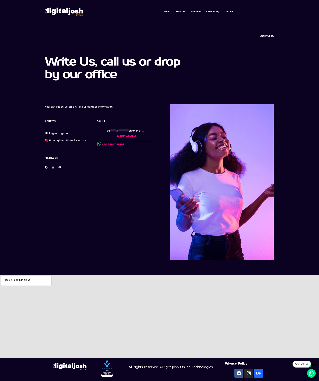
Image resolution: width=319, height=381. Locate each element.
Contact (228, 11)
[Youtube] (59, 167)
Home (167, 11)
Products (196, 11)
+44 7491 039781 (113, 145)
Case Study (212, 11)
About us (180, 11)
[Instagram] (53, 167)
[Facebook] (46, 167)
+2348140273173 (125, 136)
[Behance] (258, 373)
